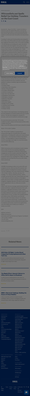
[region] (15, 67)
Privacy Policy (5, 67)
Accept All (20, 73)
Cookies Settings (9, 73)
